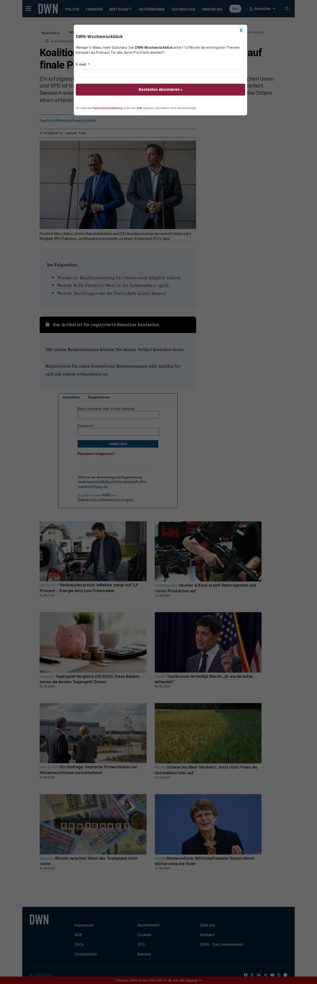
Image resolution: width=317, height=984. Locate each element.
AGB (139, 108)
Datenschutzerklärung (107, 108)
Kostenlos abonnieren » (161, 89)
